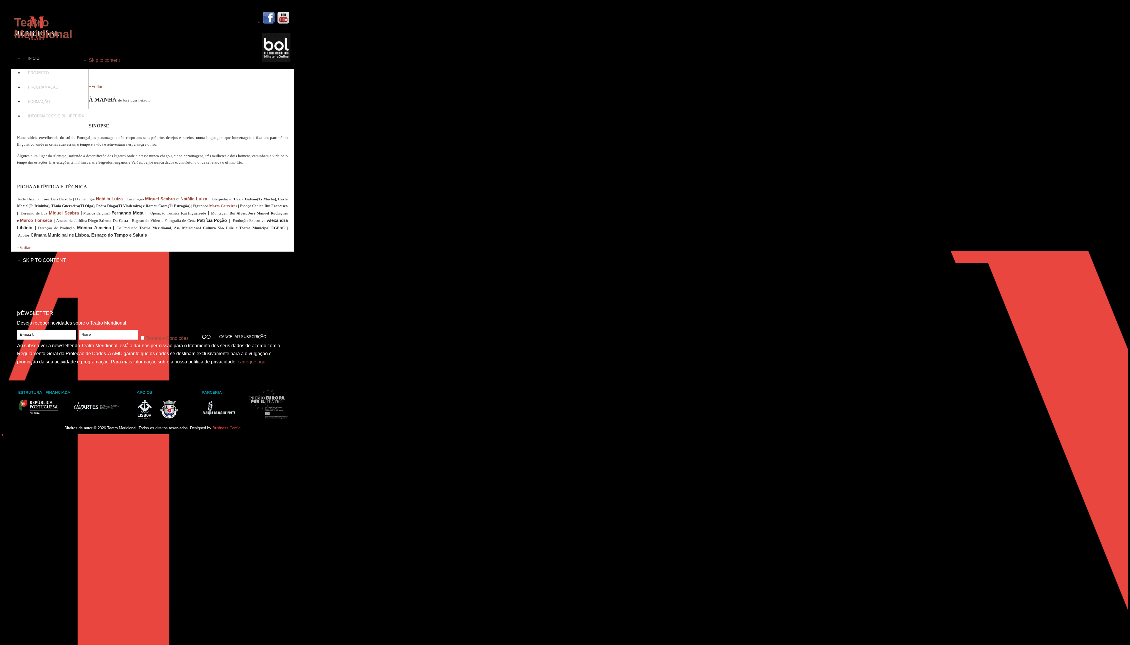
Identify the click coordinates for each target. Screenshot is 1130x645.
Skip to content (104, 60)
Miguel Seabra (160, 199)
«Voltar (95, 86)
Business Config (226, 428)
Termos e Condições (167, 338)
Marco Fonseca (36, 220)
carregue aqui (252, 361)
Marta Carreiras (223, 206)
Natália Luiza (109, 199)
